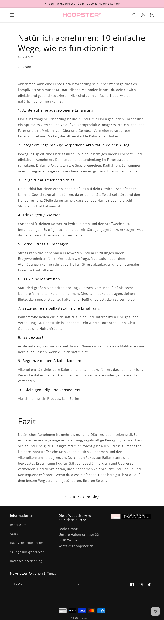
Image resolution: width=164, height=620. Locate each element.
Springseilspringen (42, 171)
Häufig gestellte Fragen (27, 543)
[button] (12, 15)
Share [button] (27, 67)
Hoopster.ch (86, 618)
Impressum (18, 525)
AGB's (14, 534)
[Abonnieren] (77, 584)
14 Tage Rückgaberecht (27, 552)
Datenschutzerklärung (26, 561)
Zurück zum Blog (85, 496)
